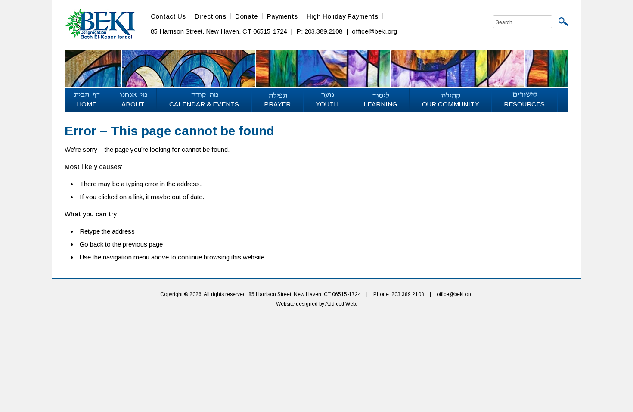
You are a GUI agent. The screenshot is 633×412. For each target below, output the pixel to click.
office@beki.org (374, 31)
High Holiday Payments (342, 16)
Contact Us (168, 16)
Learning (380, 104)
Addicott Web (340, 304)
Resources (524, 104)
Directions (210, 16)
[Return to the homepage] (100, 23)
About (132, 104)
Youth (327, 104)
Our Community (450, 104)
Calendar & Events (204, 104)
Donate (246, 16)
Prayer (277, 104)
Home (86, 104)
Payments (282, 16)
